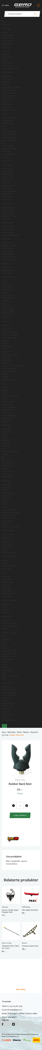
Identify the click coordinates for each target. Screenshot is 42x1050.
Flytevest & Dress (9, 510)
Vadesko (5, 490)
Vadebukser (6, 487)
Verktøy (5, 435)
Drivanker (5, 668)
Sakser (4, 437)
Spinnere (5, 284)
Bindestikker (6, 429)
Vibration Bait (7, 287)
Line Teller (6, 157)
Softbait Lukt (7, 315)
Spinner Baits (7, 306)
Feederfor (6, 54)
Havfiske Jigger (8, 146)
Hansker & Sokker (8, 518)
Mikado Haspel (7, 194)
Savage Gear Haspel (9, 191)
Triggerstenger (8, 204)
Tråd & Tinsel (7, 471)
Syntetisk (5, 468)
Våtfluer (5, 388)
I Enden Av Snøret (9, 277)
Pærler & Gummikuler (10, 626)
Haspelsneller (7, 243)
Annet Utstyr (7, 616)
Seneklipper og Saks (9, 656)
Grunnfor (5, 52)
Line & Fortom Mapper (10, 355)
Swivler (4, 563)
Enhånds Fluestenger (10, 332)
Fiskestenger (7, 161)
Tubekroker (6, 413)
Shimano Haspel (8, 186)
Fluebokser (6, 357)
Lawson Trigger (8, 210)
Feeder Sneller (7, 41)
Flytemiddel (6, 363)
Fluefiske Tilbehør (8, 380)
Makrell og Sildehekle (10, 140)
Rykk (3, 143)
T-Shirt (4, 507)
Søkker (4, 550)
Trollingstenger (8, 229)
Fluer (4, 384)
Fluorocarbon (7, 273)
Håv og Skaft (7, 104)
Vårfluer (5, 393)
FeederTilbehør (8, 35)
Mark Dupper (7, 577)
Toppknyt (5, 101)
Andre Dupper (7, 596)
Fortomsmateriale (9, 369)
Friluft (4, 673)
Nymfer (5, 399)
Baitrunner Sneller (9, 257)
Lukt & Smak (6, 66)
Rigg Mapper (6, 715)
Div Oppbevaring (8, 720)
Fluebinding (6, 425)
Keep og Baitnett (8, 110)
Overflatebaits (7, 290)
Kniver (4, 665)
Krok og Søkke (7, 534)
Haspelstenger (7, 165)
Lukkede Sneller (8, 254)
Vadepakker (6, 485)
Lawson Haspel (7, 172)
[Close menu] (4, 726)
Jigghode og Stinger (10, 600)
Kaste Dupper (7, 579)
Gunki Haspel (7, 188)
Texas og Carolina (8, 623)
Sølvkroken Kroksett (10, 132)
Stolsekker (6, 712)
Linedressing (6, 360)
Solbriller (5, 524)
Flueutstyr (6, 325)
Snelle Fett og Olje (9, 260)
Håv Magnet (6, 640)
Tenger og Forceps (9, 654)
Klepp (4, 642)
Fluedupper (6, 585)
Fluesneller (6, 341)
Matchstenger (7, 99)
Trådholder (6, 440)
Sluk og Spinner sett (10, 298)
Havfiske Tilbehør (8, 154)
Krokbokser (6, 446)
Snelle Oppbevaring (9, 692)
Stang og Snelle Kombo (11, 235)
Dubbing (5, 454)
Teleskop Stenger (8, 227)
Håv (3, 637)
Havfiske (5, 114)
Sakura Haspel (7, 197)
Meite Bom (6, 82)
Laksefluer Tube (8, 410)
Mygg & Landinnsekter (10, 396)
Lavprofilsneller (7, 248)
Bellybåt (5, 377)
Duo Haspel (6, 183)
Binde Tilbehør (7, 432)
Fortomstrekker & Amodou (12, 366)
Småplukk (5, 629)
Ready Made (6, 76)
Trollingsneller (7, 251)
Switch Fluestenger (9, 338)
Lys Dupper (6, 588)
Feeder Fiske (6, 28)
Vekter (4, 645)
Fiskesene (5, 264)
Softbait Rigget (8, 309)
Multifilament (7, 268)
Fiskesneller (6, 239)
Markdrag (5, 317)
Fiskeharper (6, 151)
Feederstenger (7, 38)
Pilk (3, 126)
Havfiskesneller (7, 121)
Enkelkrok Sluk (7, 541)
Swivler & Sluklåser (9, 556)
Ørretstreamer (8, 402)
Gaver (4, 679)
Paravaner (5, 662)
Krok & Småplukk (8, 530)
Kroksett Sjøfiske (8, 137)
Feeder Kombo (7, 44)
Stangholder (6, 648)
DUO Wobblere (7, 295)
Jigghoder (6, 604)
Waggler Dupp (7, 582)
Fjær (3, 457)
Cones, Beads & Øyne (10, 451)
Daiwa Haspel (7, 169)
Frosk (4, 303)
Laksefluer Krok (8, 418)
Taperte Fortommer (10, 371)
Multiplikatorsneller (9, 246)
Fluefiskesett (7, 329)
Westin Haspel (7, 174)
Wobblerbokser (8, 706)
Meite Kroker (7, 79)
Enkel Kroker (6, 538)
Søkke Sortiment (8, 552)
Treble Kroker (7, 544)
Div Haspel (6, 200)
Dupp (4, 573)
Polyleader (6, 374)
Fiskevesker (6, 709)
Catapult (5, 85)
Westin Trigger (7, 213)
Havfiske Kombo (8, 123)
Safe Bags (5, 698)
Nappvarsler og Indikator (11, 87)
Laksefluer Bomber (9, 416)
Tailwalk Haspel (7, 180)
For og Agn (6, 48)
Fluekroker (6, 443)
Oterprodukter (8, 659)
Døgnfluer (6, 390)
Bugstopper (6, 499)
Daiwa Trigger (7, 207)
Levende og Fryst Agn (10, 68)
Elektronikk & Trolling (10, 676)
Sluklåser (5, 560)
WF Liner (5, 343)
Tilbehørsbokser (8, 703)
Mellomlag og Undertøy (11, 513)
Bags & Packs (7, 687)
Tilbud (4, 22)
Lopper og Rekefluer (10, 407)
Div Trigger (6, 219)
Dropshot (5, 620)
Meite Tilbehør (7, 72)
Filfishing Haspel (8, 177)
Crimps (4, 613)
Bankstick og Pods (9, 96)
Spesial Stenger (8, 232)
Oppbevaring (7, 683)
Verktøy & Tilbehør (9, 633)
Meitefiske (6, 25)
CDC (3, 449)
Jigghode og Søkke (9, 149)
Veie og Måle (7, 670)
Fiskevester (6, 496)
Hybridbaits (6, 301)
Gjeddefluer (6, 421)
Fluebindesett (7, 477)
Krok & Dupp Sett (8, 593)
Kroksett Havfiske (9, 135)
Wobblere (5, 292)
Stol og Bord (7, 107)
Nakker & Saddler (8, 463)
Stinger (5, 607)
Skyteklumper (7, 346)
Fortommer (6, 610)
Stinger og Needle (9, 93)
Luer (3, 504)
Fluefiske (5, 321)
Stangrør (5, 717)
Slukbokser (6, 701)
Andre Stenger (7, 223)
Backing (5, 349)
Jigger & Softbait (8, 312)
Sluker (4, 281)
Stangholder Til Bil (9, 651)
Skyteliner (5, 352)
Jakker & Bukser (8, 493)
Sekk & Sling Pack (8, 689)
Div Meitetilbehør (8, 90)
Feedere (5, 32)
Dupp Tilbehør (7, 591)
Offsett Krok (7, 547)
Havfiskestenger (8, 118)
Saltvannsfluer (7, 404)
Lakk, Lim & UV (7, 474)
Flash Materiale (7, 465)
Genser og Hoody (8, 515)
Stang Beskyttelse (9, 695)
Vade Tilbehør (7, 521)
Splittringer (6, 569)
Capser (4, 501)
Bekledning (6, 481)
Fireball (4, 129)
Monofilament (7, 270)
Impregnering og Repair (11, 527)
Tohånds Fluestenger (10, 335)
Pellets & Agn (7, 63)
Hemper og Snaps (9, 566)
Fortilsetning (7, 57)
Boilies (4, 60)
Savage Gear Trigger (10, 216)
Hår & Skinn (6, 460)
